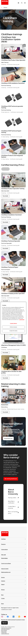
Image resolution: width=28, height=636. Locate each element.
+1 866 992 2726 (6, 609)
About (2, 603)
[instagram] (2, 617)
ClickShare (3, 539)
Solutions (3, 580)
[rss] (19, 617)
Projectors (3, 544)
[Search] (22, 3)
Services (3, 577)
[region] (13, 318)
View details (5, 196)
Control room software (6, 563)
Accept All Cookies (13, 330)
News (2, 594)
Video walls (3, 554)
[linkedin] (13, 617)
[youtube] (25, 617)
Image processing (4, 568)
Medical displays (4, 558)
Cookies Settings (13, 323)
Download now (8, 438)
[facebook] (8, 617)
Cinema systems (4, 549)
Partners (3, 589)
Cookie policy (21, 319)
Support (3, 584)
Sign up (4, 622)
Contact (3, 598)
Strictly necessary (13, 327)
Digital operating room (5, 572)
